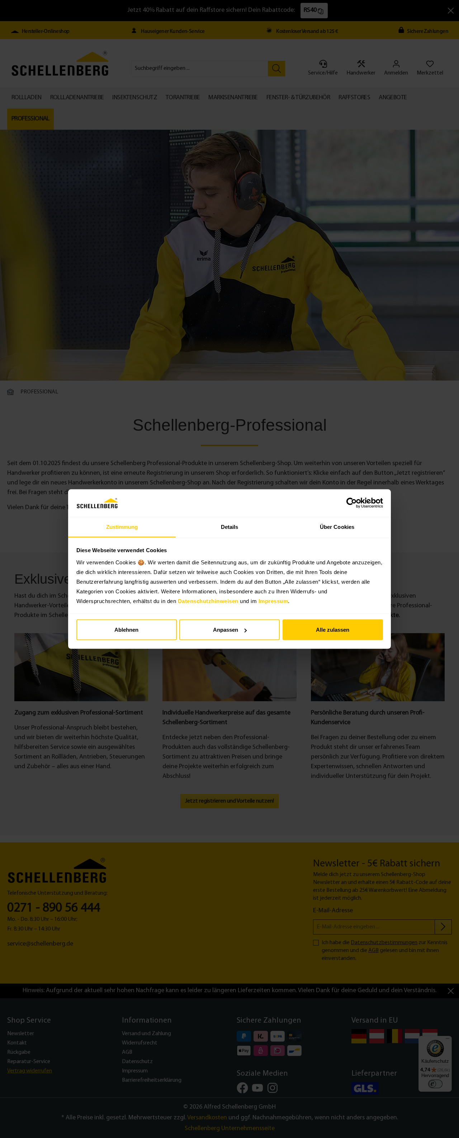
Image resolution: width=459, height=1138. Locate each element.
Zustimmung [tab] (122, 526)
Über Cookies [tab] (337, 526)
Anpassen (225, 630)
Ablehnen (126, 630)
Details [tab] (229, 526)
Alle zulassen (332, 630)
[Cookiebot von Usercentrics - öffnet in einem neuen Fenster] (351, 503)
